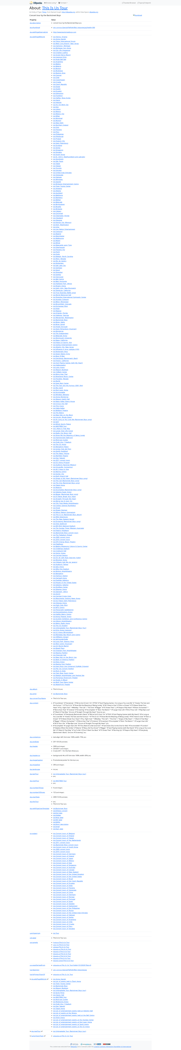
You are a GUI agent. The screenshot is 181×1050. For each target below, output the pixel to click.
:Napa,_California (60, 340)
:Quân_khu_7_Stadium (62, 442)
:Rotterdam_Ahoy (60, 352)
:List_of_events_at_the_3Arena (65, 1013)
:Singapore (58, 150)
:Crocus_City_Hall (60, 404)
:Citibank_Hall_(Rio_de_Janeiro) (65, 562)
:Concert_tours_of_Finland (63, 836)
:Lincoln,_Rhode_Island (62, 417)
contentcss (35, 737)
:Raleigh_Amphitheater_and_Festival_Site (68, 675)
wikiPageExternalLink (39, 32)
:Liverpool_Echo (60, 57)
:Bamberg (57, 198)
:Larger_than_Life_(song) (63, 431)
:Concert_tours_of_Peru (62, 926)
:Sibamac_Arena (60, 589)
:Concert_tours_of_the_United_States (67, 877)
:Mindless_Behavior (61, 395)
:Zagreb (57, 182)
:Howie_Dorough (60, 327)
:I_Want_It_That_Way (61, 429)
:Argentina (58, 62)
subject (33, 833)
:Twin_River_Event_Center (63, 673)
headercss (35, 755)
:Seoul (56, 270)
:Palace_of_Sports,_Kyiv (62, 343)
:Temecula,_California (62, 290)
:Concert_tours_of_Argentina (64, 920)
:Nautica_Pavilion (60, 653)
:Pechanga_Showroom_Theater (65, 678)
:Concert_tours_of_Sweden (64, 904)
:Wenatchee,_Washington (63, 318)
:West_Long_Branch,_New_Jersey (66, 44)
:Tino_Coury (58, 406)
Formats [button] (63, 3)
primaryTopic (37, 1036)
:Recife (56, 381)
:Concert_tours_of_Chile (62, 922)
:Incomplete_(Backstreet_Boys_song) (67, 490)
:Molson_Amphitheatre (62, 571)
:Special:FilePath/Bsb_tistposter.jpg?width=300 (74, 28)
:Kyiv (56, 107)
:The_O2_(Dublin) (60, 626)
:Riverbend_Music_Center (63, 376)
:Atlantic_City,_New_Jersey (63, 347)
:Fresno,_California (61, 361)
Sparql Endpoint (145, 3)
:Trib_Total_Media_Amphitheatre (65, 503)
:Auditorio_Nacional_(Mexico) (64, 465)
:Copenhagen (59, 80)
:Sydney (57, 275)
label (33, 938)
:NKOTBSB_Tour (60, 426)
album (33, 689)
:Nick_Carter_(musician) (62, 644)
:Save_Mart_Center (61, 383)
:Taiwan (57, 166)
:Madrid (57, 234)
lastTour (34, 774)
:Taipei (56, 164)
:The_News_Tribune (61, 453)
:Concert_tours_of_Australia (64, 867)
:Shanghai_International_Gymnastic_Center (69, 297)
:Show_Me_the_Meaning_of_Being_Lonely (69, 435)
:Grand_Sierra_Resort (62, 55)
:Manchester (58, 236)
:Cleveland (58, 218)
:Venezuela (58, 175)
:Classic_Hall (58, 995)
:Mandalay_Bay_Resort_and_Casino (66, 635)
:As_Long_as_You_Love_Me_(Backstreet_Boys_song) (72, 420)
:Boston (57, 68)
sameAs (34, 942)
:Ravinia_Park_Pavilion (62, 664)
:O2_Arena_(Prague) (61, 463)
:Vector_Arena (59, 553)
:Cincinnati (58, 213)
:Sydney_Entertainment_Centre (65, 345)
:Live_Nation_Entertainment (64, 229)
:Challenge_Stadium (61, 549)
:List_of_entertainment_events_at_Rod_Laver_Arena (72, 1022)
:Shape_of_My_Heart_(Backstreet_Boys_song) (70, 478)
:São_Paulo (58, 161)
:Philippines (58, 134)
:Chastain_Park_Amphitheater (65, 651)
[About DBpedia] (35, 3)
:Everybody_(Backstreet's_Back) (65, 358)
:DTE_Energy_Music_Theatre (64, 542)
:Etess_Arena (58, 662)
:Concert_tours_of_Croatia (63, 924)
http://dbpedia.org (68, 12)
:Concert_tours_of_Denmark (64, 895)
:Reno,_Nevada (59, 259)
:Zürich (56, 594)
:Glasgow (57, 220)
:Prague (57, 139)
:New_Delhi (58, 123)
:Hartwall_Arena (60, 578)
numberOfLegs (37, 788)
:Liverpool (57, 232)
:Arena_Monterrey (60, 397)
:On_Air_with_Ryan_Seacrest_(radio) (67, 558)
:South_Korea (59, 155)
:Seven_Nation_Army (61, 354)
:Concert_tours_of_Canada (63, 870)
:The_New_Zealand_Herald (63, 519)
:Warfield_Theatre (60, 456)
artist (33, 694)
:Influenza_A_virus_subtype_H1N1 (66, 349)
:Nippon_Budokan (60, 370)
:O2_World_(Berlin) (61, 646)
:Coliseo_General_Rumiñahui (64, 506)
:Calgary (57, 211)
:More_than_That (60, 374)
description (35, 23)
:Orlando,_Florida (60, 313)
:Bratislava (58, 71)
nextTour (34, 781)
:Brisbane (57, 209)
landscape (35, 769)
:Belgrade (57, 202)
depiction (34, 970)
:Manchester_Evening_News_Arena (66, 598)
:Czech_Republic (60, 84)
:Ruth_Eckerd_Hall (60, 476)
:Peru (56, 132)
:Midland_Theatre (60, 410)
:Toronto (57, 168)
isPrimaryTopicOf (37, 974)
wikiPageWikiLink (37, 37)
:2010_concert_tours (61, 540)
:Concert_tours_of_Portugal (64, 899)
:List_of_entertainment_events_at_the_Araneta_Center (73, 1020)
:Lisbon (57, 109)
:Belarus (57, 66)
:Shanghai (58, 272)
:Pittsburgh (58, 136)
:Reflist (56, 822)
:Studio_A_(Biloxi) (60, 680)
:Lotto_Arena (58, 367)
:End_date (57, 813)
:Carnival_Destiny (60, 555)
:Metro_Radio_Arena (61, 623)
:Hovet (56, 508)
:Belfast (57, 200)
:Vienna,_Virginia (60, 37)
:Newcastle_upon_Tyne (62, 245)
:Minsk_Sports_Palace (62, 424)
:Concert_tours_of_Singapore (64, 865)
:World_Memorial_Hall (62, 295)
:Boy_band (58, 388)
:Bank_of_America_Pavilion (63, 660)
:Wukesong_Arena (60, 1002)
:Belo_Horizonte (60, 281)
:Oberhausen (59, 247)
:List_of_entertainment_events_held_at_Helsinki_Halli (73, 1011)
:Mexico (57, 112)
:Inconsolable (59, 392)
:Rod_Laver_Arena (60, 390)
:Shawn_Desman (60, 510)
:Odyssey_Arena (60, 603)
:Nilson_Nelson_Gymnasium (64, 512)
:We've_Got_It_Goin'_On (62, 501)
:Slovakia (57, 152)
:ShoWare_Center (60, 587)
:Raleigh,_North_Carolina (63, 256)
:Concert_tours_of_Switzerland (65, 906)
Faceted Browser (130, 3)
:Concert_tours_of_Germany (64, 854)
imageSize (35, 765)
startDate (34, 797)
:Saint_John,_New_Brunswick (64, 288)
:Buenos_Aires (59, 73)
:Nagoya (57, 311)
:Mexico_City (58, 114)
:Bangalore (58, 574)
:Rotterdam (58, 263)
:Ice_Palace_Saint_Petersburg (64, 601)
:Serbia (56, 148)
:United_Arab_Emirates (62, 173)
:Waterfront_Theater (61, 684)
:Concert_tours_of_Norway (63, 897)
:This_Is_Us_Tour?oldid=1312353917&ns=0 (72, 965)
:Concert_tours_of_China (63, 892)
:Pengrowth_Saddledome (63, 610)
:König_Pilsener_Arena (62, 617)
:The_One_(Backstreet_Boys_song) (66, 483)
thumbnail (35, 28)
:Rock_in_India (59, 671)
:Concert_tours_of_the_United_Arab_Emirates (70, 913)
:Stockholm (58, 159)
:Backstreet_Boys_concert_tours (65, 533)
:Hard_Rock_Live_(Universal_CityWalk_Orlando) (71, 666)
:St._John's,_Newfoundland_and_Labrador (69, 157)
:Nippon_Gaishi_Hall (61, 399)
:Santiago (57, 268)
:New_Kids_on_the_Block (63, 415)
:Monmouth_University (62, 338)
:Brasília (57, 207)
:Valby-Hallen (59, 408)
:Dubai (56, 87)
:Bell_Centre (58, 279)
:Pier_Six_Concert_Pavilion (63, 669)
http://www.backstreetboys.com (64, 32)
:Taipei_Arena (59, 485)
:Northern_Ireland (60, 125)
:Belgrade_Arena (60, 336)
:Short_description (60, 824)
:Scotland (57, 145)
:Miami (56, 241)
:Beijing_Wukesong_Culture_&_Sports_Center (70, 546)
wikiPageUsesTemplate (39, 808)
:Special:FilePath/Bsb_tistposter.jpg (70, 970)
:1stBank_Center (60, 372)
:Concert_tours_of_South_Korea (65, 847)
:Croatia (57, 82)
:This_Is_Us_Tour (63, 974)
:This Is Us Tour (61, 942)
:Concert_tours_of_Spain (63, 901)
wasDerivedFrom (37, 965)
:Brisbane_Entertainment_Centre (66, 184)
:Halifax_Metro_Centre (62, 614)
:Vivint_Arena (59, 1018)
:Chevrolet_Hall (59, 655)
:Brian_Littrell (59, 324)
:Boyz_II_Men (59, 356)
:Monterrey (58, 331)
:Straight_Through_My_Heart (64, 499)
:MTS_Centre (58, 607)
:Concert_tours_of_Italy (62, 863)
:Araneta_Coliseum (61, 299)
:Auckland (57, 193)
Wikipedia (74, 1047)
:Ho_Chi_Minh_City (60, 105)
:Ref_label (57, 820)
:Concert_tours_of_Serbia (63, 917)
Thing (44, 12)
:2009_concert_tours (61, 537)
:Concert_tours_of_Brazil (63, 879)
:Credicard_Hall (59, 551)
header (34, 746)
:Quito (56, 254)
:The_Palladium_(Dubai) (62, 535)
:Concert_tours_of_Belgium (64, 833)
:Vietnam (57, 177)
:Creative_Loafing (60, 53)
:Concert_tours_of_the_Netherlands (67, 840)
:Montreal (57, 118)
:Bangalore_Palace (60, 447)
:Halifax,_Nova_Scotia (61, 98)
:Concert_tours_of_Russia (63, 910)
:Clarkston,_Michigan (61, 46)
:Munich (57, 121)
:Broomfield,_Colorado (62, 304)
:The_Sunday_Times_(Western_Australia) (68, 528)
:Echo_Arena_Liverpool (62, 630)
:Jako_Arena (58, 567)
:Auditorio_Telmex (60, 564)
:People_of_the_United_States (64, 583)
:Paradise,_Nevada (60, 379)
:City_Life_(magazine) (61, 50)
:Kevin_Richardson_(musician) (64, 329)
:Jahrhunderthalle (60, 639)
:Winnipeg (58, 179)
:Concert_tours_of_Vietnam (64, 915)
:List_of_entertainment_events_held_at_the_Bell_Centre (73, 1015)
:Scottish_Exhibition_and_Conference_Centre (70, 619)
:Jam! (56, 422)
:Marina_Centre (59, 472)
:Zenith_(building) (60, 451)
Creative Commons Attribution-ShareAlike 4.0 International (112, 1047)
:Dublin (57, 89)
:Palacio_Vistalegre (61, 530)
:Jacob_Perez (58, 993)
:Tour (56, 933)
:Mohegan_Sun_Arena (62, 48)
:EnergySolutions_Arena (62, 612)
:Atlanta (57, 191)
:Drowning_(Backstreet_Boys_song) (67, 521)
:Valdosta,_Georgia (61, 315)
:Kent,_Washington (61, 225)
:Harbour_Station (60, 576)
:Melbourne (58, 238)
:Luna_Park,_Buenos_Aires (63, 641)
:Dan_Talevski (59, 458)
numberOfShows (37, 792)
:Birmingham (59, 204)
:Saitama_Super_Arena (62, 492)
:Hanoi (56, 100)
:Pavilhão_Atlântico (61, 580)
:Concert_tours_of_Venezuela (64, 890)
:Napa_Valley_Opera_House (64, 401)
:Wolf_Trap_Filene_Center (63, 682)
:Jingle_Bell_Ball (59, 59)
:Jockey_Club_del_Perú (62, 449)
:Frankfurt (58, 96)
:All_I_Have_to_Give (61, 469)
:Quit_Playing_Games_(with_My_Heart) (68, 363)
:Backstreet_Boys (60, 320)
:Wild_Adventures (60, 517)
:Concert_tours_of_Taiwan (63, 838)
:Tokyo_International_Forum (64, 41)
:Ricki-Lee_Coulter (60, 440)
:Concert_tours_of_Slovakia (64, 929)
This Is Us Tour (55, 7)
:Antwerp (57, 189)
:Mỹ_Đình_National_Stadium (64, 526)
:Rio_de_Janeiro (59, 261)
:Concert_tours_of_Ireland (63, 856)
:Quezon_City (59, 141)
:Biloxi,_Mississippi (60, 302)
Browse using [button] (51, 3)
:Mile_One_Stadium (61, 569)
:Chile (56, 78)
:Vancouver (58, 277)
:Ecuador (57, 91)
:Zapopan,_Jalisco (60, 592)
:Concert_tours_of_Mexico (63, 861)
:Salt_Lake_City (59, 266)
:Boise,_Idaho (59, 322)
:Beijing (57, 64)
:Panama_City (59, 250)
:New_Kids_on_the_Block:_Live (65, 657)
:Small (56, 827)
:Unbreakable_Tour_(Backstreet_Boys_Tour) (69, 628)
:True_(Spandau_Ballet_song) (64, 293)
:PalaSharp (58, 544)
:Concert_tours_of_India (62, 886)
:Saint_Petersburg (60, 143)
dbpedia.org (93, 12)
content (34, 703)
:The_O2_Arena (59, 444)
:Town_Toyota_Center (62, 186)
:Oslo (56, 127)
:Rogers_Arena (59, 286)
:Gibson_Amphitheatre (62, 621)
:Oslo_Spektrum (60, 524)
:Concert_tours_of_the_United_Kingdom (68, 874)
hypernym (35, 933)
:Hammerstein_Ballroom (63, 438)
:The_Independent (60, 333)
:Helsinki (57, 102)
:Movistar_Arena (60, 560)
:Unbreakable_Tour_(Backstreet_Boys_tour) (69, 774)
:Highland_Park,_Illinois (62, 284)
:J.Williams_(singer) (61, 637)
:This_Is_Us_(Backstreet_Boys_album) (67, 515)
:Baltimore (58, 195)
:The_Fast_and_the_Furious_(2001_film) (68, 386)
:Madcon (57, 487)
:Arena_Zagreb (59, 39)
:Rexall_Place (58, 648)
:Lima (56, 227)
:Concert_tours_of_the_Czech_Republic (68, 881)
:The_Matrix (58, 413)
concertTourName (38, 698)
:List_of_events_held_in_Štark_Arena (67, 981)
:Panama (57, 130)
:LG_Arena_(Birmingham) (63, 632)
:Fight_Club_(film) (60, 605)
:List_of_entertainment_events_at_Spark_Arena (71, 1024)
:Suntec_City (58, 474)
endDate (34, 742)
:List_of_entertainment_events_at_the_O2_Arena (71, 1027)
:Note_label (58, 818)
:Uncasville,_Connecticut (63, 467)
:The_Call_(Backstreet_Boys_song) (66, 481)
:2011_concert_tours (61, 460)
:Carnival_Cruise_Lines (62, 596)
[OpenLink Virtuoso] (74, 1044)
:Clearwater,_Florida (61, 216)
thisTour (34, 802)
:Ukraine (57, 170)
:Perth (56, 252)
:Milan (56, 116)
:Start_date (58, 829)
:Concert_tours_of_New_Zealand (65, 872)
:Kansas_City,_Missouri (62, 222)
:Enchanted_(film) (60, 306)
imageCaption (36, 760)
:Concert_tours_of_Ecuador (64, 883)
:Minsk (56, 243)
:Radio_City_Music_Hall (62, 433)
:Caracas (57, 75)
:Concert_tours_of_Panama (64, 888)
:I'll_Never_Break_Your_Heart (64, 497)
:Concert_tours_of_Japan (63, 858)
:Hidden (57, 815)
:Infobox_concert (60, 811)
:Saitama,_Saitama (60, 585)
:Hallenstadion (59, 365)
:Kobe (56, 309)
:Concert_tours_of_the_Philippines (66, 908)
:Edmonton (58, 93)
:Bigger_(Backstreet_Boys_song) (65, 494)
